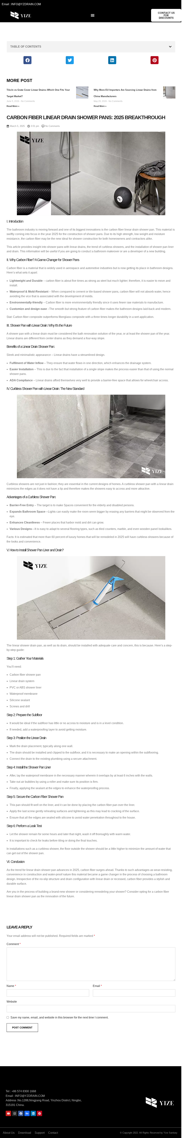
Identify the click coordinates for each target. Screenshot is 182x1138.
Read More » (13, 106)
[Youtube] (8, 1113)
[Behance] (27, 1113)
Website (12, 1001)
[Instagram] (14, 1113)
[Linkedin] (33, 1113)
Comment (14, 944)
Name (11, 985)
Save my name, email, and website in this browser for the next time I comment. (59, 1017)
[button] (92, 15)
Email (97, 985)
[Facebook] (20, 1113)
